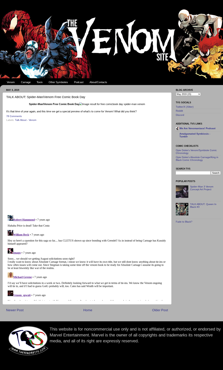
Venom (11, 82)
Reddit (179, 111)
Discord (180, 115)
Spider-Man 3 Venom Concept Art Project (201, 188)
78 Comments (14, 116)
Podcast (78, 82)
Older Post (160, 310)
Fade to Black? (184, 221)
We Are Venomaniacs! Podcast (197, 128)
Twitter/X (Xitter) (185, 107)
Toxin (40, 82)
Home (87, 310)
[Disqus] (87, 167)
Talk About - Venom (25, 120)
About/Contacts (98, 82)
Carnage (26, 82)
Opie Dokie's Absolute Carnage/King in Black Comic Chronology (197, 158)
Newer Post (15, 310)
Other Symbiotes (58, 82)
